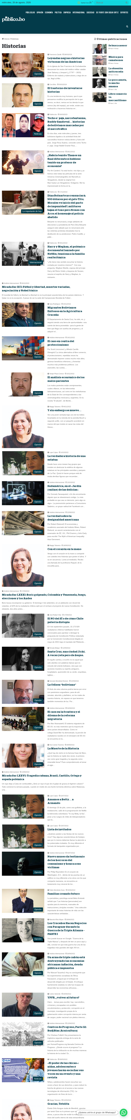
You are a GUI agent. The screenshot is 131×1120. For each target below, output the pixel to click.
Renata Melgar (54, 648)
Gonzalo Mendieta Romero (58, 681)
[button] (123, 1112)
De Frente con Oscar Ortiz (107, 12)
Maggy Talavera (55, 407)
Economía (49, 12)
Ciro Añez (52, 84)
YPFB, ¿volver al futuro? (63, 997)
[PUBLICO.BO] (13, 19)
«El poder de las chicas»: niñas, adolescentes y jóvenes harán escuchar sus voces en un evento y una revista (65, 1070)
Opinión (40, 12)
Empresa (67, 12)
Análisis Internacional (56, 152)
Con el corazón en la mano (64, 549)
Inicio (6, 39)
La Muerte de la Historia (63, 748)
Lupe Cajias (53, 452)
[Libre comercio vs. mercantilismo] (99, 97)
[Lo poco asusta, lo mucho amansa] (99, 83)
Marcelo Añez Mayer (56, 919)
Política (58, 12)
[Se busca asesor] (99, 49)
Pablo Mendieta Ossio (57, 890)
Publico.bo (53, 114)
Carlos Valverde (55, 994)
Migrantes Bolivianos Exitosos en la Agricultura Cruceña (64, 311)
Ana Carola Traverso (56, 745)
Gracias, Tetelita (58, 1104)
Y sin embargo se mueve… (64, 410)
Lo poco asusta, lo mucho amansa (117, 83)
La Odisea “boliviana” (61, 684)
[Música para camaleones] (99, 60)
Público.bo (30, 12)
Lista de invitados (59, 829)
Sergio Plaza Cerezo (56, 374)
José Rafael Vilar (55, 615)
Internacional (79, 12)
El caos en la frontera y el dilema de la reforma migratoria (63, 715)
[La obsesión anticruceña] (99, 72)
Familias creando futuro (63, 893)
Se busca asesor (117, 45)
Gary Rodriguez (54, 304)
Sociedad (90, 12)
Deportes (124, 12)
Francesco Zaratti (55, 54)
